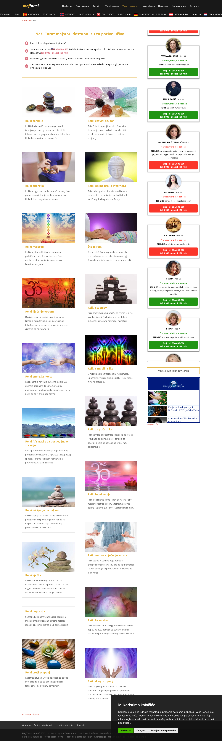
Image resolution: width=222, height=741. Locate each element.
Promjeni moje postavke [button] (163, 730)
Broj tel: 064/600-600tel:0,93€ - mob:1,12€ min (173, 57)
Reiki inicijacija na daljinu (42, 510)
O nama (26, 725)
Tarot (96, 6)
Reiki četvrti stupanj (101, 121)
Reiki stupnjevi (98, 307)
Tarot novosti (129, 6)
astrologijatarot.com (51, 736)
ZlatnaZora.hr (84, 736)
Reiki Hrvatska (98, 620)
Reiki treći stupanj (37, 672)
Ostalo (193, 6)
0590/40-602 (32, 14)
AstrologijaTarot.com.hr (107, 736)
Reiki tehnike (34, 121)
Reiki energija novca (39, 376)
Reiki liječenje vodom (39, 311)
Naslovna (67, 6)
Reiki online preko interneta (107, 186)
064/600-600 (61, 49)
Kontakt (81, 725)
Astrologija (149, 6)
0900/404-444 (177, 14)
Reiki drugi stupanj (100, 681)
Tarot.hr (69, 736)
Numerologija (179, 6)
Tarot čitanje (83, 6)
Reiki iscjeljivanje (99, 494)
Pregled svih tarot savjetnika (173, 370)
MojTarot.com (30, 733)
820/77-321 (69, 14)
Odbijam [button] (141, 730)
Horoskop (163, 6)
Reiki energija (34, 186)
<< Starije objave (30, 714)
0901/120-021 (106, 14)
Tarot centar (112, 6)
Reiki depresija (35, 611)
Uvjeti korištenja (64, 725)
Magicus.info (152, 424)
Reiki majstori (34, 246)
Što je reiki (95, 246)
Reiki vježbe (33, 575)
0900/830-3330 (142, 14)
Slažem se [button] (126, 730)
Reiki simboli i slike (100, 368)
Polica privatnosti (43, 725)
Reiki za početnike (100, 429)
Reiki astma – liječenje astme (107, 555)
